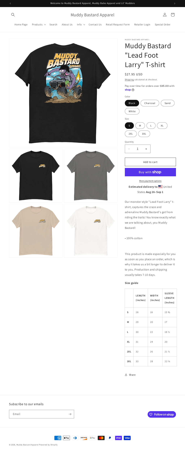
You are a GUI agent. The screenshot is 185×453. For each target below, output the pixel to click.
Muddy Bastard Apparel (27, 444)
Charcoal (149, 103)
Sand (168, 103)
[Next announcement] (175, 3)
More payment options (150, 180)
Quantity (129, 141)
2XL (131, 133)
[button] (13, 15)
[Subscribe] (70, 414)
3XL (144, 133)
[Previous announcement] (10, 3)
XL (162, 125)
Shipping (129, 79)
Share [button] (132, 374)
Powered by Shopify (48, 444)
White (132, 111)
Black (132, 103)
